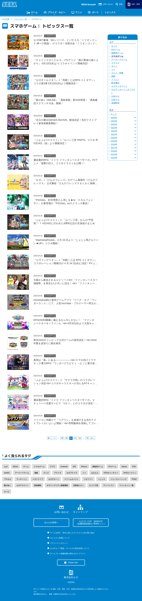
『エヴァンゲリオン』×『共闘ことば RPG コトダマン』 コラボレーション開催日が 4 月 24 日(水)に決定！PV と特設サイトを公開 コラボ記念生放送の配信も (66, 262)
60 (71, 438)
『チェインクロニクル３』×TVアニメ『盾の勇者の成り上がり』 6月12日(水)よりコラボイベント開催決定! (66, 62)
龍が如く (7, 485)
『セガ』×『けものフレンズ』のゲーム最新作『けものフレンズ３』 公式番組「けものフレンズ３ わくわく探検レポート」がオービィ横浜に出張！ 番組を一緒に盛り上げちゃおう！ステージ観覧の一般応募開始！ (66, 182)
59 (67, 438)
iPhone (84, 467)
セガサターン (53, 479)
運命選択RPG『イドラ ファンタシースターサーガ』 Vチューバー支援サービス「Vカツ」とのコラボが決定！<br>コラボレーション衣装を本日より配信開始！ (64, 402)
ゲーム (34, 12)
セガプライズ (71, 473)
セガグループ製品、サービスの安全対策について (69, 548)
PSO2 (134, 479)
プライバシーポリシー (59, 543)
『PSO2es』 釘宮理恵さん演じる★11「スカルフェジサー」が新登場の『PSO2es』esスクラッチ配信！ (63, 202)
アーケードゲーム (119, 59)
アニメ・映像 (117, 73)
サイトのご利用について (60, 538)
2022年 (114, 131)
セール (6, 492)
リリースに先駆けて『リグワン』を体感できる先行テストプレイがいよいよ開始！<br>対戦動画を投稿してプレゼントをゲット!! (66, 422)
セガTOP (5, 19)
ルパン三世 (93, 485)
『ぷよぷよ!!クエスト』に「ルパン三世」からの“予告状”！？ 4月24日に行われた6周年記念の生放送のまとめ (64, 222)
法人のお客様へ (51, 522)
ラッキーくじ (21, 479)
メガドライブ (37, 479)
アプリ (52, 467)
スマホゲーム (50, 36)
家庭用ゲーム (117, 53)
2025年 (114, 121)
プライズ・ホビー (56, 12)
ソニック (101, 479)
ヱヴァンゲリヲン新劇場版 (57, 485)
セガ (6, 467)
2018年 (114, 144)
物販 (113, 76)
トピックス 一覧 (20, 19)
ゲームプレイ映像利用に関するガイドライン (68, 554)
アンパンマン (108, 485)
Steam (124, 467)
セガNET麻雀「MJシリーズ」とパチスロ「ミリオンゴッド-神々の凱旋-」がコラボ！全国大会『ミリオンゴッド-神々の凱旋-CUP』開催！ (65, 42)
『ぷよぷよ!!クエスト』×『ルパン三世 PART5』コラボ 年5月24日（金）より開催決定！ (66, 142)
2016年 (114, 151)
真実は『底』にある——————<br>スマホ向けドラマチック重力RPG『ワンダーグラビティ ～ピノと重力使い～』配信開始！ (65, 362)
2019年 (114, 141)
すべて (114, 46)
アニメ (78, 12)
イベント (115, 79)
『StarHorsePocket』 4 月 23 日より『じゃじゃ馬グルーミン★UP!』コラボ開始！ (66, 242)
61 (75, 438)
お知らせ (115, 96)
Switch (7, 473)
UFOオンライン (129, 473)
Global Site (73, 562)
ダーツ (95, 12)
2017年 (114, 148)
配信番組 (115, 83)
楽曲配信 (115, 103)
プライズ (115, 63)
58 (62, 438)
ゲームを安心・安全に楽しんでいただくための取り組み (72, 533)
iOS (74, 467)
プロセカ (7, 479)
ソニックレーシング (118, 479)
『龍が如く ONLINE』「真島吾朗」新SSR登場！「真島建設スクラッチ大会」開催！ (65, 102)
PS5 (134, 467)
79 (87, 438)
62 (80, 438)
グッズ (46, 473)
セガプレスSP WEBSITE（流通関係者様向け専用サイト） (91, 522)
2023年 (114, 128)
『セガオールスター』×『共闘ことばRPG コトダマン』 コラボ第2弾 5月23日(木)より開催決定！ (65, 82)
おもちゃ (94, 473)
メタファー (88, 479)
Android (64, 467)
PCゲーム (115, 49)
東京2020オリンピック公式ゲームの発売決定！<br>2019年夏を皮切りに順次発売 (65, 342)
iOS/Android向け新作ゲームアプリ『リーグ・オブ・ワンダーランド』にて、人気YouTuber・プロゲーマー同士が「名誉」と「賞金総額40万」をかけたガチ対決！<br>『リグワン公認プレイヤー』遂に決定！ (66, 302)
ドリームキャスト (71, 479)
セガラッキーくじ (119, 86)
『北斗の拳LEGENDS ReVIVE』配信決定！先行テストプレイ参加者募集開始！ (65, 122)
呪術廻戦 (37, 485)
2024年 (114, 124)
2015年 (114, 154)
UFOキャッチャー (111, 473)
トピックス (110, 12)
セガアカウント (22, 485)
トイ (113, 69)
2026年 (114, 118)
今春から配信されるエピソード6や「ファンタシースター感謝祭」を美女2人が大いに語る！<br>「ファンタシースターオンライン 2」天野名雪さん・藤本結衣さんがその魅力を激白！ (66, 282)
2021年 (114, 134)
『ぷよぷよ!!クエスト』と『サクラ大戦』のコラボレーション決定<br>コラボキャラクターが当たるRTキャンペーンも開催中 (64, 382)
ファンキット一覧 (126, 485)
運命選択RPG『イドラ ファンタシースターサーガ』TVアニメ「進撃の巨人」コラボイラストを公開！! (66, 162)
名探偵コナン (78, 485)
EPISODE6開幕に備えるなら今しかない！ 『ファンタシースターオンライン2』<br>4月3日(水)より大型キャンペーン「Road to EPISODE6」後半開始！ (65, 322)
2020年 (114, 138)
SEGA (15, 467)
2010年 (114, 158)
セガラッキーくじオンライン (123, 91)
